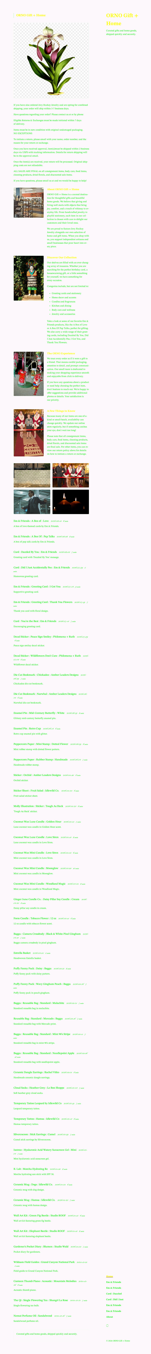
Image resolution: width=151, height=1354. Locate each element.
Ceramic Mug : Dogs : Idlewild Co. (33, 1184)
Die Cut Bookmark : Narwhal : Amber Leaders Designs (45, 694)
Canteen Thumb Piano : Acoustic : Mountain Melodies (45, 1281)
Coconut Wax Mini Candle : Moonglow (36, 868)
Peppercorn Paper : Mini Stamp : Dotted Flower (41, 744)
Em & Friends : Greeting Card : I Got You (37, 586)
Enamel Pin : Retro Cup (27, 728)
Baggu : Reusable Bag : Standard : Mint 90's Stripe (42, 1034)
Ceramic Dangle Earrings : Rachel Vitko (37, 1072)
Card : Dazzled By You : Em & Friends (35, 552)
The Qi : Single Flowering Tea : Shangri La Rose (41, 1300)
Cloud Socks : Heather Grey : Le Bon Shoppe (39, 1088)
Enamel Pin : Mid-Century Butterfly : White (39, 713)
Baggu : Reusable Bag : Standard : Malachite (39, 1003)
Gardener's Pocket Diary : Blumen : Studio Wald (41, 1246)
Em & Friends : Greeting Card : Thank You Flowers (43, 602)
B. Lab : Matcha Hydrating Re (31, 1169)
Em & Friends (113, 1282)
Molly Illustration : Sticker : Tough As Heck (39, 806)
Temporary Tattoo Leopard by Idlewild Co (38, 1103)
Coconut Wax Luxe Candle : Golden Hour (38, 821)
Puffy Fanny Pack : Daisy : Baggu (33, 968)
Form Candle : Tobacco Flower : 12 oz (35, 918)
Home (109, 1276)
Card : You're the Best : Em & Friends (35, 621)
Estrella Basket (22, 953)
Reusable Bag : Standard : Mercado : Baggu (38, 1018)
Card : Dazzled (114, 1294)
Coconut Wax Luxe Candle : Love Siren (36, 837)
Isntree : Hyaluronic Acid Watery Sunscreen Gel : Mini (45, 1150)
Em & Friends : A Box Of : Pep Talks (34, 536)
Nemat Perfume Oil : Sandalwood (33, 1316)
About (109, 1317)
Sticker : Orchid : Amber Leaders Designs (37, 775)
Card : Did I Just (114, 1299)
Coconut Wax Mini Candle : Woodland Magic (40, 884)
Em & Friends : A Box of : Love (31, 521)
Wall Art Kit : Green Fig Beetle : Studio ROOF (40, 1215)
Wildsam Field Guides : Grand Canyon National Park (44, 1262)
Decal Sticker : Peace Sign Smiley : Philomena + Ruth (44, 636)
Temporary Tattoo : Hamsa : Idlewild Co (37, 1119)
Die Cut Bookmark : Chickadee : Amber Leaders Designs (46, 675)
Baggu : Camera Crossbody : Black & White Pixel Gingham (47, 934)
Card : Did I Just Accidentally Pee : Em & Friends (42, 567)
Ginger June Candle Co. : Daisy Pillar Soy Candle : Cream (47, 899)
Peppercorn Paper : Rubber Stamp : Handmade (41, 759)
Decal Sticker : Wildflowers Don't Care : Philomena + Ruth (47, 656)
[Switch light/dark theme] (107, 1325)
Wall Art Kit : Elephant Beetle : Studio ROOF (39, 1231)
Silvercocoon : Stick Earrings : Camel (35, 1134)
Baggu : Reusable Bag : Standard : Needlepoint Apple (44, 1053)
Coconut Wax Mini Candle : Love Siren (36, 852)
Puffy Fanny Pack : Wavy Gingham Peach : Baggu (42, 984)
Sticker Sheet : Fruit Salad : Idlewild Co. (37, 790)
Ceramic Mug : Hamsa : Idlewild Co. (35, 1200)
